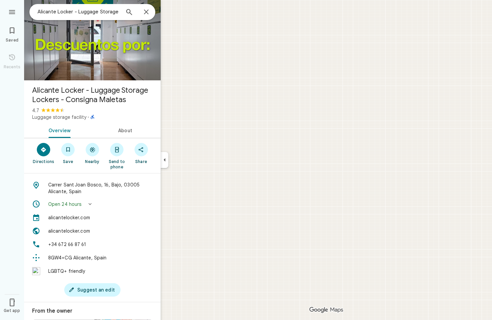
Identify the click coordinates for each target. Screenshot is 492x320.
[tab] (58, 130)
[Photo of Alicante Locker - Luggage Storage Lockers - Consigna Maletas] (92, 40)
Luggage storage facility (59, 117)
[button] (92, 204)
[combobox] (78, 12)
